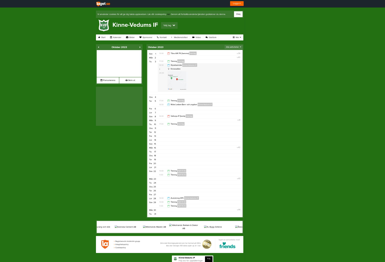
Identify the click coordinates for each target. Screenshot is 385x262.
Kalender (116, 37)
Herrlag (193, 53)
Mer (237, 37)
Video (198, 37)
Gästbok (212, 37)
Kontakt (163, 37)
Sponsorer (147, 37)
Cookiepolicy (120, 247)
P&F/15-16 (182, 175)
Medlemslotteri (180, 37)
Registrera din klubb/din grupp (127, 241)
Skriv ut (131, 80)
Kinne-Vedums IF (190, 65)
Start (103, 37)
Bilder (132, 37)
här (168, 14)
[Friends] (227, 245)
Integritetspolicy (122, 244)
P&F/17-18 (182, 171)
